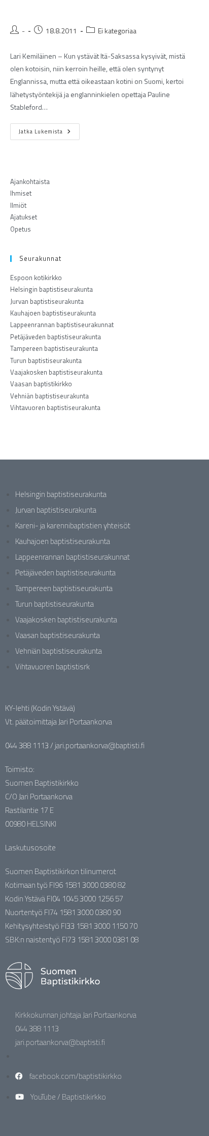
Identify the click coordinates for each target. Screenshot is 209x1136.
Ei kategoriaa (117, 30)
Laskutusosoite (30, 847)
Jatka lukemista (49, 129)
